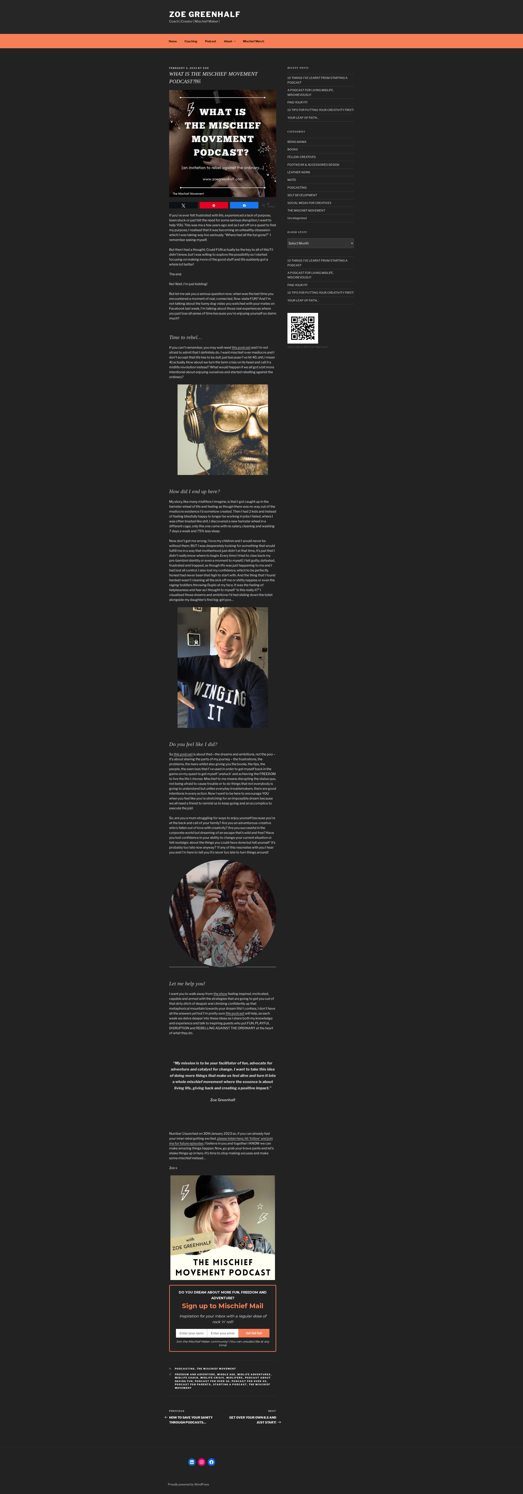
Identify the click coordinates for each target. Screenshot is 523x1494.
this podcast (241, 347)
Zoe (206, 68)
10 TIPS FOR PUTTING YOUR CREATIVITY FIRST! (320, 110)
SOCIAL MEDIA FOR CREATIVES (309, 203)
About (228, 41)
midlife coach (187, 1377)
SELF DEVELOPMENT (302, 195)
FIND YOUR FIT (297, 102)
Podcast (210, 41)
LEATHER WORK (298, 172)
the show (220, 994)
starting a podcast (230, 1384)
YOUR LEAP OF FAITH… (303, 117)
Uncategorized (297, 218)
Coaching (190, 41)
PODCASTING (185, 1368)
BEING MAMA (296, 141)
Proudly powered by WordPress (188, 1484)
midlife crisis (212, 1377)
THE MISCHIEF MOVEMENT (216, 1368)
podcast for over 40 (249, 1381)
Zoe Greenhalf (204, 14)
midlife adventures (254, 1374)
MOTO (291, 179)
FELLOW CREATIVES (301, 157)
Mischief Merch (253, 41)
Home (173, 41)
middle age (226, 1374)
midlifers (234, 1377)
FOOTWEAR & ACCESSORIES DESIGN (313, 164)
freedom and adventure (195, 1374)
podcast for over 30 (212, 1381)
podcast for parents (193, 1384)
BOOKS (292, 149)
